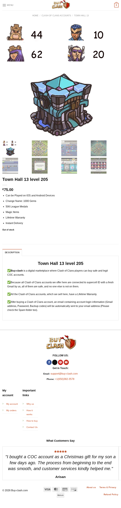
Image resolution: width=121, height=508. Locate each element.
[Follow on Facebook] (49, 362)
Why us (30, 404)
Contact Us (31, 427)
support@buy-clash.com (64, 373)
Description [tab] (12, 252)
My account (12, 404)
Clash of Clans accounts (56, 15)
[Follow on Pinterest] (60, 362)
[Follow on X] (54, 362)
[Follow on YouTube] (66, 362)
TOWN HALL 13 (81, 15)
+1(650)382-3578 (64, 379)
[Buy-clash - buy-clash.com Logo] (60, 5)
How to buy (32, 421)
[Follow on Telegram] (72, 362)
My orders (11, 410)
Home (35, 15)
